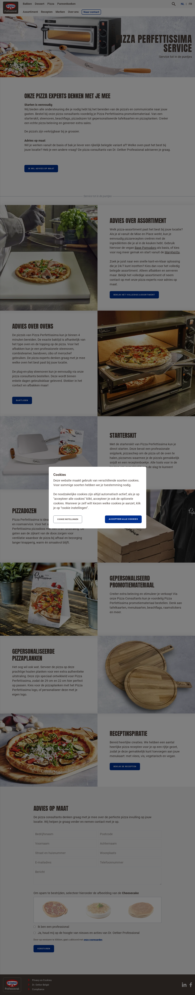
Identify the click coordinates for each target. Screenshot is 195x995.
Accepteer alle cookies (123, 519)
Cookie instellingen (67, 519)
